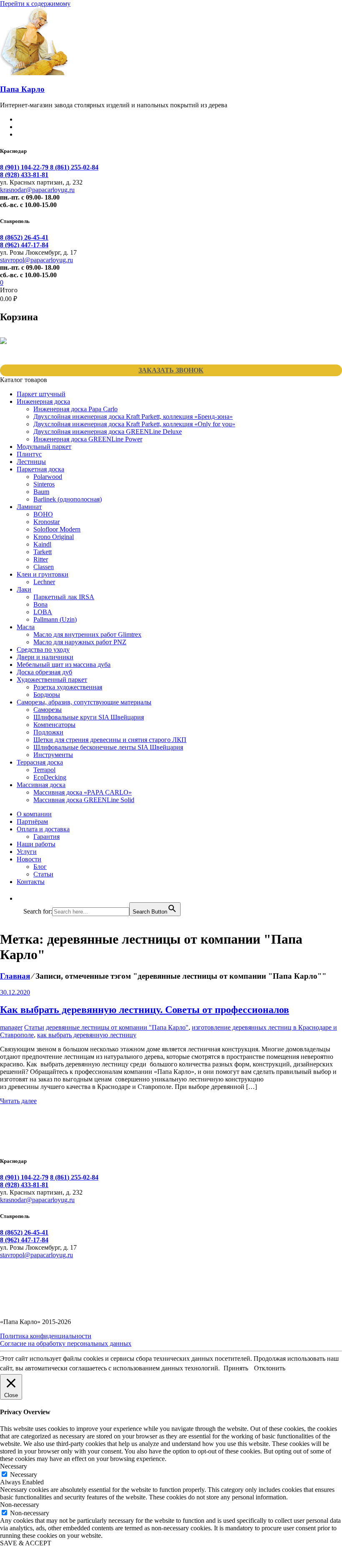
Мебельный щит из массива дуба (64, 664)
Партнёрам (32, 821)
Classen (43, 566)
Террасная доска (40, 762)
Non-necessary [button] (19, 1504)
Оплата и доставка (43, 829)
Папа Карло (22, 89)
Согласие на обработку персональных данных (65, 1343)
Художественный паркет (52, 679)
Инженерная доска (43, 401)
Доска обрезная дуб (44, 672)
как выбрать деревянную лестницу (86, 1034)
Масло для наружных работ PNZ (79, 642)
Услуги (27, 851)
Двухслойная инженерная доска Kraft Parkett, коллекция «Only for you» (134, 424)
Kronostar (46, 521)
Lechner (44, 581)
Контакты (31, 881)
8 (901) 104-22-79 (25, 167)
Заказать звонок (171, 370)
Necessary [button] (13, 1466)
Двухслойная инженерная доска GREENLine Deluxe (107, 431)
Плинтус (29, 454)
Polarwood (47, 476)
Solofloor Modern (56, 529)
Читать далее (18, 1100)
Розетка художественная (67, 687)
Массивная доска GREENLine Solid (83, 799)
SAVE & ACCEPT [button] (25, 1543)
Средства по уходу (43, 649)
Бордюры (46, 694)
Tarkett (42, 551)
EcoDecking (49, 777)
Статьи (43, 874)
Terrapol (44, 769)
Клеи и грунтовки (42, 574)
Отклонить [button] (269, 1368)
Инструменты (53, 754)
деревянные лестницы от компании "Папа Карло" (117, 1027)
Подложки (48, 732)
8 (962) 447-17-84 (24, 244)
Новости (29, 859)
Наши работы (36, 844)
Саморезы (47, 709)
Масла (26, 626)
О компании (34, 814)
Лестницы (31, 461)
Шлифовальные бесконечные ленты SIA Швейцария (108, 747)
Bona (40, 604)
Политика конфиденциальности (45, 1335)
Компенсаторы (54, 724)
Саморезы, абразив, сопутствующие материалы (84, 702)
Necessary (23, 1474)
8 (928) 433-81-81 (24, 174)
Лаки (24, 589)
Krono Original (53, 536)
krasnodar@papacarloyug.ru (37, 189)
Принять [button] (236, 1368)
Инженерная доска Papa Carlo (75, 409)
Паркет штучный (41, 394)
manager (11, 1027)
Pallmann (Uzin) (55, 619)
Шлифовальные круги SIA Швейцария (88, 717)
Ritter (40, 559)
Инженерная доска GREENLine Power (87, 439)
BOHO (43, 514)
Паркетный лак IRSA (63, 596)
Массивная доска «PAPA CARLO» (82, 792)
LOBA (42, 611)
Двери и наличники (45, 657)
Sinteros (44, 484)
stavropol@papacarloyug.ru (36, 259)
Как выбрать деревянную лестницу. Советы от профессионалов (144, 1009)
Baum (41, 491)
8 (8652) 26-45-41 (24, 237)
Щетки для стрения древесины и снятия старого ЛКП (109, 739)
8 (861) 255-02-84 (74, 167)
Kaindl (42, 544)
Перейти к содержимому (35, 3)
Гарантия (46, 836)
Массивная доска (41, 784)
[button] (27, 898)
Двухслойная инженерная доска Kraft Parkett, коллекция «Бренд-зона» (133, 416)
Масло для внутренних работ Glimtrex (87, 634)
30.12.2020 (15, 992)
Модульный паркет (44, 446)
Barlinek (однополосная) (67, 499)
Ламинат (29, 506)
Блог (40, 866)
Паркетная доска (40, 469)
